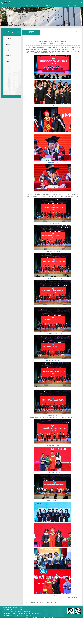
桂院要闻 (8, 39)
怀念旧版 (75, 2)
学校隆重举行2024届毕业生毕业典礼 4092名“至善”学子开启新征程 (43, 602)
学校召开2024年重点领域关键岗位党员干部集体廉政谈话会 (41, 601)
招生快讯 (8, 50)
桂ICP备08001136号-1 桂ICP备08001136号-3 (50, 617)
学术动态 (8, 61)
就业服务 (8, 56)
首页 (74, 31)
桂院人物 (8, 67)
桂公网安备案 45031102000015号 (38, 617)
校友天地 (71, 2)
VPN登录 (66, 2)
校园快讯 (8, 44)
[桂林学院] (7, 2)
